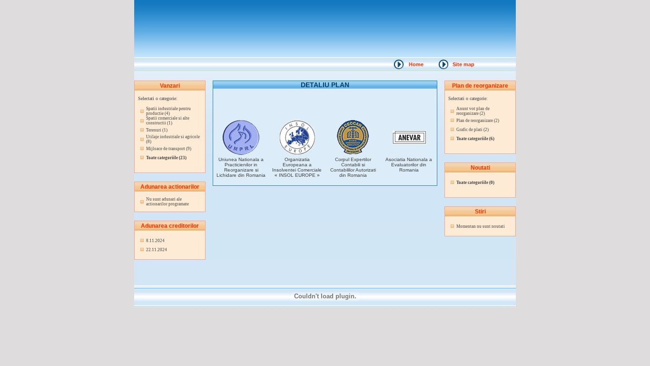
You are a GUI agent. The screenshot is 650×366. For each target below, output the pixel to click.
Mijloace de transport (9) (168, 148)
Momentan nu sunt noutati (480, 226)
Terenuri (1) (156, 130)
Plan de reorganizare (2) (477, 120)
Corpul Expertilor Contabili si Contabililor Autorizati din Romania (353, 167)
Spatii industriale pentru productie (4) (168, 111)
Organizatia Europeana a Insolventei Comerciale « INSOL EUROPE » (297, 167)
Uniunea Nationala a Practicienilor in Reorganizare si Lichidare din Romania (241, 167)
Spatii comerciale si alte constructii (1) (167, 120)
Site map (463, 64)
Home (416, 64)
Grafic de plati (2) (472, 129)
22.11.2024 (156, 249)
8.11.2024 (155, 240)
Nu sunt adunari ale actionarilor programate (167, 201)
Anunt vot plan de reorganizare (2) (473, 111)
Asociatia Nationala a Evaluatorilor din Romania (408, 165)
